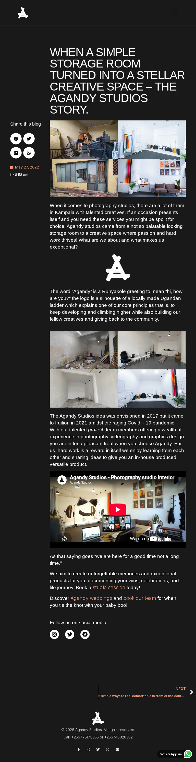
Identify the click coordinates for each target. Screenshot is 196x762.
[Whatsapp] (107, 749)
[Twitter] (69, 634)
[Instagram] (54, 634)
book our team (139, 598)
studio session (109, 587)
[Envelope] (117, 749)
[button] (175, 13)
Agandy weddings (92, 598)
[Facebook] (85, 634)
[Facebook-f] (78, 749)
